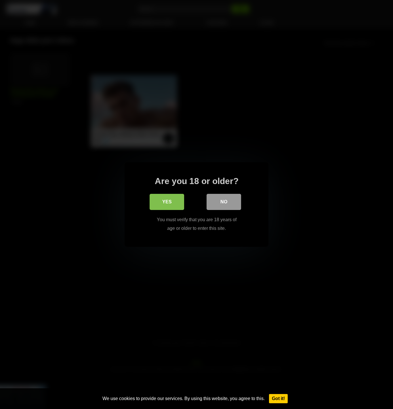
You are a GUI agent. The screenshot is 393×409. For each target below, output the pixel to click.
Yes (167, 201)
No (223, 201)
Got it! (278, 398)
